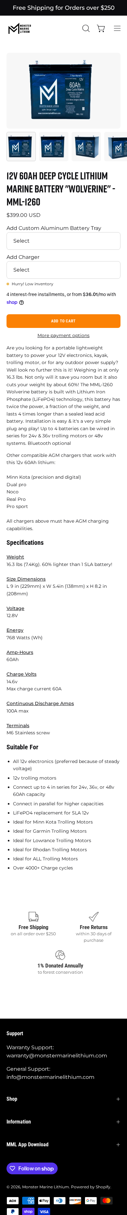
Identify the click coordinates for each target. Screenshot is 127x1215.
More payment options (63, 335)
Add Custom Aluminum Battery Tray (54, 228)
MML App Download (28, 1144)
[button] (85, 28)
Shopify (103, 1186)
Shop (12, 1099)
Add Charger (23, 257)
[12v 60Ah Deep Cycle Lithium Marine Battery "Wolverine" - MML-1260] (21, 146)
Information (19, 1122)
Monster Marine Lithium (45, 1186)
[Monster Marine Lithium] (23, 28)
